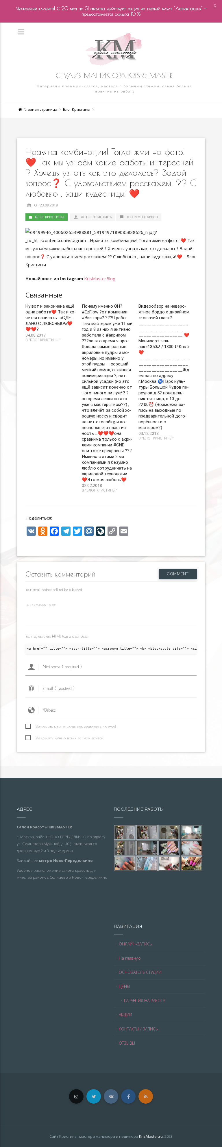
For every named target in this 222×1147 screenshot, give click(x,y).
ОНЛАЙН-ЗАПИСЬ (135, 944)
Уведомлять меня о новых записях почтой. (70, 738)
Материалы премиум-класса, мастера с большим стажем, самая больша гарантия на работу (114, 88)
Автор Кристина (96, 217)
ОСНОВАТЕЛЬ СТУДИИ (140, 972)
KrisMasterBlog (99, 278)
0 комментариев (142, 217)
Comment (178, 574)
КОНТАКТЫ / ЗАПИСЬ (138, 1029)
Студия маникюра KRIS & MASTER (114, 75)
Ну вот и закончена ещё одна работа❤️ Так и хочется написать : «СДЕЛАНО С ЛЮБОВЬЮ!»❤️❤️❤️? (50, 318)
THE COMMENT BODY (40, 605)
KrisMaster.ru (151, 1136)
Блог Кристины (76, 109)
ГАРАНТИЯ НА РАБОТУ (144, 1000)
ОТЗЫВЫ (127, 1043)
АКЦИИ (125, 1014)
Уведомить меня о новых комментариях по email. (76, 726)
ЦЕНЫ (124, 986)
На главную (130, 958)
